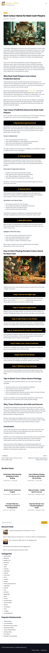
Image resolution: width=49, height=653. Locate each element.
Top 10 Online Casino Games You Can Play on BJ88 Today (12, 458)
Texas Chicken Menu (10, 630)
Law (5, 590)
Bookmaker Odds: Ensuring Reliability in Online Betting (12, 476)
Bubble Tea (7, 560)
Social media (7, 602)
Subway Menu (8, 632)
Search (44, 522)
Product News (8, 600)
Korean (6, 588)
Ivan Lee (6, 18)
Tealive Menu (7, 621)
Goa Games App (20, 300)
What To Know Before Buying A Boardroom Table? (15, 550)
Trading (6, 611)
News (5, 596)
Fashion (6, 573)
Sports (6, 604)
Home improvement (10, 583)
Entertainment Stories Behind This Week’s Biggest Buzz (16, 546)
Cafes (5, 564)
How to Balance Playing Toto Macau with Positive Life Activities (36, 476)
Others (5, 12)
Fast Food (7, 575)
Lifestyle (6, 592)
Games (6, 579)
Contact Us (44, 650)
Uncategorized (8, 613)
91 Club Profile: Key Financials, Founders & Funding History (12, 506)
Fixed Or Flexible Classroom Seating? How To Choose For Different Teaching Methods (24, 537)
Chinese (6, 569)
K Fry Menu (7, 634)
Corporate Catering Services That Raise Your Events (22, 530)
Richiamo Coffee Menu (10, 636)
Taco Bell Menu (8, 623)
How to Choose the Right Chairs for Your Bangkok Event (23, 540)
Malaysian (7, 594)
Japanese (7, 586)
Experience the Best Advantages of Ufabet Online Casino (37, 458)
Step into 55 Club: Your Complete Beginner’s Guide (36, 506)
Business (6, 562)
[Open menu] (46, 4)
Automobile (7, 556)
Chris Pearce (7, 480)
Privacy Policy (35, 650)
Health (6, 581)
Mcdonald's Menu (9, 627)
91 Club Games (32, 91)
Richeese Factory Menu (10, 625)
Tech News (7, 607)
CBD (5, 567)
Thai (5, 609)
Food (5, 577)
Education (7, 571)
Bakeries (6, 558)
